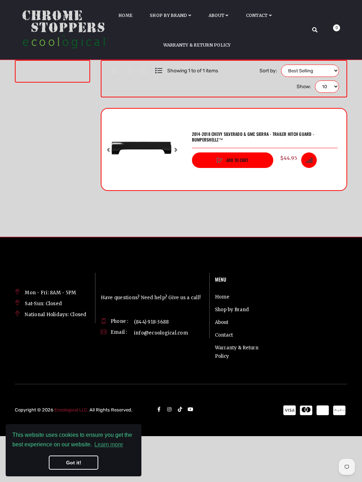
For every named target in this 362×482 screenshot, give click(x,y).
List (158, 71)
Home (222, 297)
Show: (304, 87)
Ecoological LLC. (71, 409)
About (221, 322)
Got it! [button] (73, 462)
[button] (108, 150)
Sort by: (268, 71)
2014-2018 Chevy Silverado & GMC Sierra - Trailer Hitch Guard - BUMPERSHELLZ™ (253, 137)
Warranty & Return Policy (236, 352)
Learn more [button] (108, 444)
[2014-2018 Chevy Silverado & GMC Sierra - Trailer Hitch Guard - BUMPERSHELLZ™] (142, 149)
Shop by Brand (232, 310)
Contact (224, 335)
